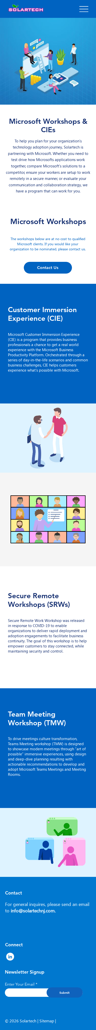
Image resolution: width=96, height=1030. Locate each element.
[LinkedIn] (10, 957)
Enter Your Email (20, 984)
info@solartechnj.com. (33, 910)
